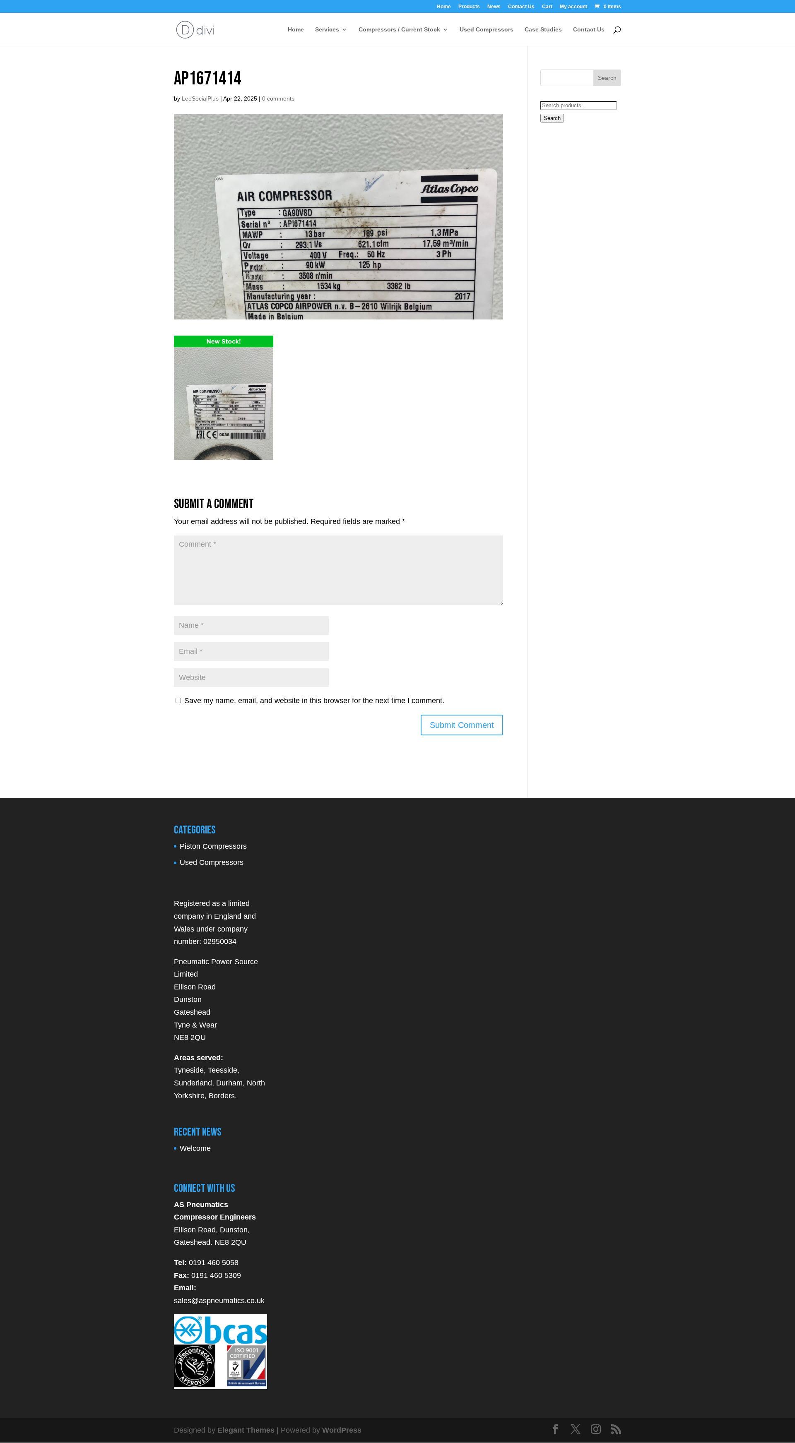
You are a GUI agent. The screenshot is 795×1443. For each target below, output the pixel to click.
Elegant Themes (246, 1430)
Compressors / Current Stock (399, 29)
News (494, 7)
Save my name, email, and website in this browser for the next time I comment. (314, 700)
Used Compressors (486, 29)
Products (469, 7)
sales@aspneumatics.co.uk (219, 1301)
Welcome (195, 1148)
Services (327, 29)
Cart (547, 7)
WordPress (341, 1430)
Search (552, 118)
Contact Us (521, 7)
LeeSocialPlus (200, 98)
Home (444, 7)
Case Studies (543, 29)
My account (573, 7)
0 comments (278, 98)
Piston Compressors (213, 846)
